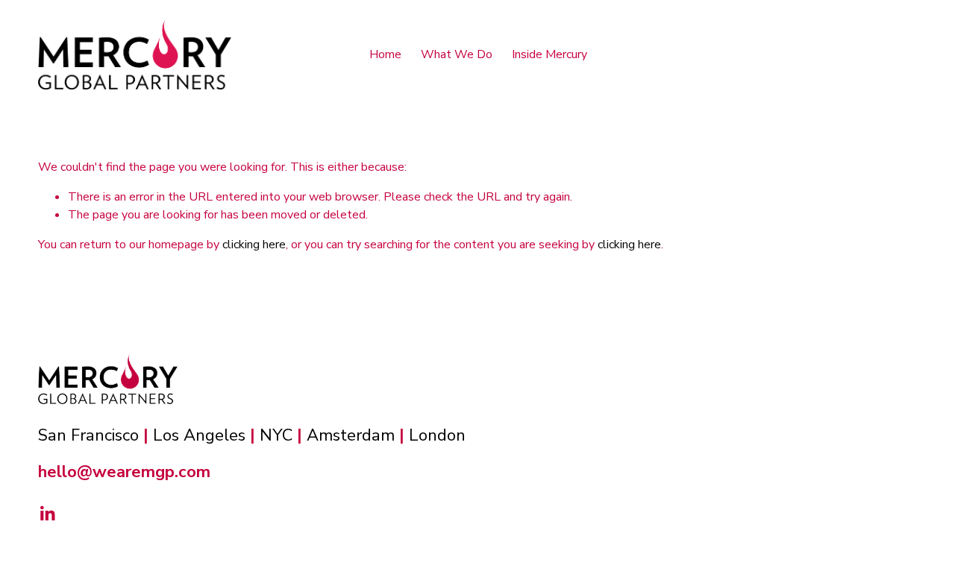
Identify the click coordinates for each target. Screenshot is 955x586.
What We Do (456, 54)
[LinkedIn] (47, 514)
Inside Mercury (549, 54)
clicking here (254, 244)
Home (385, 54)
